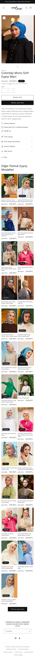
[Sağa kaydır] (22, 67)
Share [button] (5, 157)
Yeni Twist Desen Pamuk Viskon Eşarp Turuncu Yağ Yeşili (25, 435)
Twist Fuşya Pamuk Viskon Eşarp (25, 268)
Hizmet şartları (19, 652)
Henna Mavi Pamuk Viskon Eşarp (25, 567)
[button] (4, 8)
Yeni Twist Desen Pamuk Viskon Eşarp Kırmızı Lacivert (8, 234)
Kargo (10, 83)
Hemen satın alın (17, 103)
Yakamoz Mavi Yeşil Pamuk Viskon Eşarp (9, 468)
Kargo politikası (29, 652)
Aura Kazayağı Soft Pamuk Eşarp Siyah (25, 233)
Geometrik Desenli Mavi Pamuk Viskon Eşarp (24, 368)
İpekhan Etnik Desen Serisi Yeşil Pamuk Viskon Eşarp (25, 200)
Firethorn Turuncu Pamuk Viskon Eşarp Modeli (8, 600)
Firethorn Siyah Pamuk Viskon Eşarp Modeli (24, 335)
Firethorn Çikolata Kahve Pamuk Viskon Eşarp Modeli (26, 468)
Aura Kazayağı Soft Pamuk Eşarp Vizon (25, 501)
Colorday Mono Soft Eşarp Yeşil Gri (25, 302)
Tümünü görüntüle (17, 609)
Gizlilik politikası (8, 652)
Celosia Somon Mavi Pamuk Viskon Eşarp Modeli (9, 335)
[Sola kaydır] (13, 67)
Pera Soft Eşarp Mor (23, 398)
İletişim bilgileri (18, 655)
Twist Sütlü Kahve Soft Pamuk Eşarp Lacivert (24, 534)
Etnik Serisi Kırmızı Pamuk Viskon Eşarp (8, 501)
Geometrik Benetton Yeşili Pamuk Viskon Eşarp (8, 401)
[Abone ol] (29, 631)
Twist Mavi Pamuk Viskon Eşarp (8, 434)
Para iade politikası (23, 649)
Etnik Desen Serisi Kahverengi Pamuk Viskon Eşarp (8, 269)
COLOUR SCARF (14, 646)
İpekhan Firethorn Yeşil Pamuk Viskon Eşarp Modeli (9, 200)
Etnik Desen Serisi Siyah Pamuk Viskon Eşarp (8, 302)
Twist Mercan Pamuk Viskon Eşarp (7, 534)
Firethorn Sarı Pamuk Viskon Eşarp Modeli (7, 567)
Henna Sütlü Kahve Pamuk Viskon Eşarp (9, 368)
